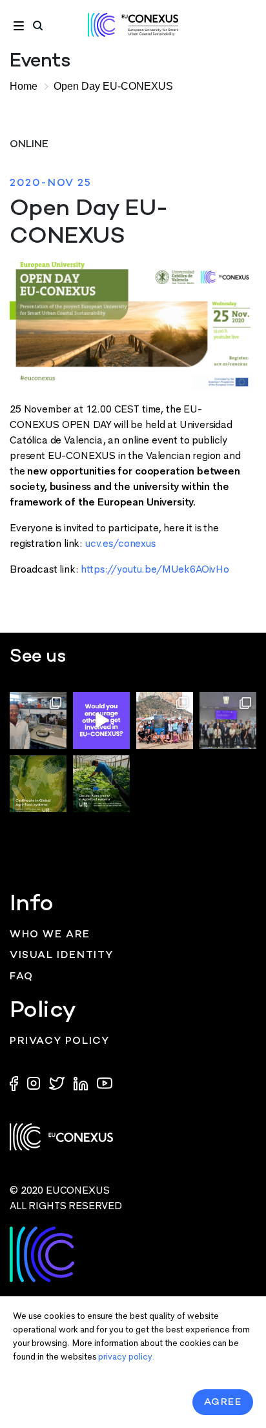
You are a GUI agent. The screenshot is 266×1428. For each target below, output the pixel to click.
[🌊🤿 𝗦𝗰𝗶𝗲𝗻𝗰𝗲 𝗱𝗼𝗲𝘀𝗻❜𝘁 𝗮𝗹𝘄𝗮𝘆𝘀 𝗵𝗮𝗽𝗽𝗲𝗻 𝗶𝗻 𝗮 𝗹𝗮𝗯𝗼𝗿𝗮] (164, 720)
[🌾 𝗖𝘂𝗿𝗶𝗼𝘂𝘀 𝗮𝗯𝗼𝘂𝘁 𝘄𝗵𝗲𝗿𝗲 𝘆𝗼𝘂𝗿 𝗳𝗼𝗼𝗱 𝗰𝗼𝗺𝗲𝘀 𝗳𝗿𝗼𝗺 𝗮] (38, 783)
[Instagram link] (35, 1082)
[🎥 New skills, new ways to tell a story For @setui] (38, 720)
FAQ (22, 977)
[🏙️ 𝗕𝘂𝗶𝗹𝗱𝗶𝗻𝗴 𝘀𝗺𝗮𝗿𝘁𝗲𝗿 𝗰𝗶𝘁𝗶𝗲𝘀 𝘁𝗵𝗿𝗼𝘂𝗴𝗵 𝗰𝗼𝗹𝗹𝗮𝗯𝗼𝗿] (228, 720)
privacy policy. (126, 1356)
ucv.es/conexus (120, 543)
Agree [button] (223, 1402)
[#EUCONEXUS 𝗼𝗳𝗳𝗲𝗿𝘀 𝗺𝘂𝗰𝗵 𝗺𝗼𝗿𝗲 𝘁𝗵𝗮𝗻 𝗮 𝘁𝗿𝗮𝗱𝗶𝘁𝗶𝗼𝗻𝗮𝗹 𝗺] (101, 720)
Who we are (50, 935)
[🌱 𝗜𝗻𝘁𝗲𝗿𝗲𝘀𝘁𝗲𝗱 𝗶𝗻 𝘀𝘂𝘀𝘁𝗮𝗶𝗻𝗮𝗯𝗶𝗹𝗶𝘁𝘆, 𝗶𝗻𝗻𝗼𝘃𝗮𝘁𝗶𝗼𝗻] (101, 783)
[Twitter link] (58, 1082)
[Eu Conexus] (133, 24)
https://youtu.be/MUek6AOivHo (155, 569)
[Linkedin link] (82, 1082)
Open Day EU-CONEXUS (113, 86)
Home (23, 86)
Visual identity (62, 955)
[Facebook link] (17, 1082)
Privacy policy (59, 1041)
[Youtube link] (105, 1082)
